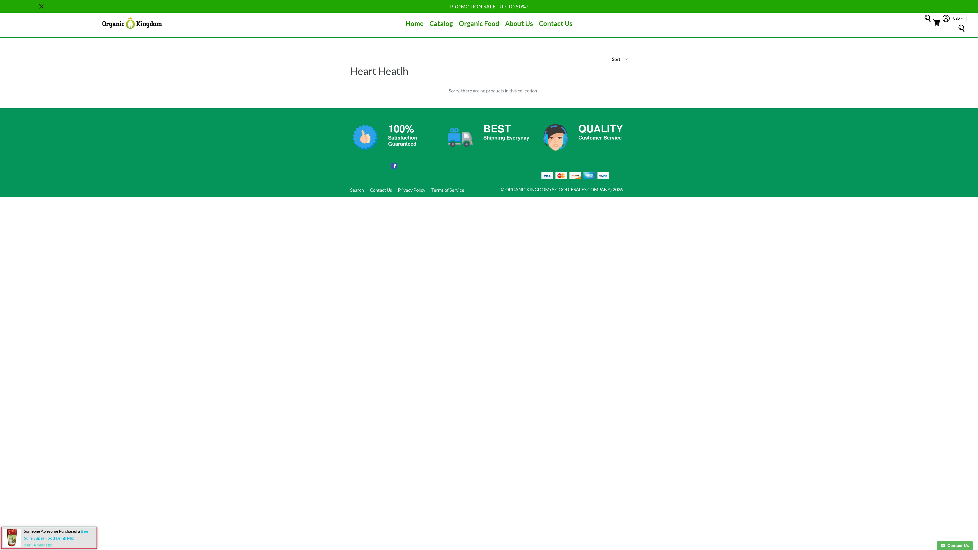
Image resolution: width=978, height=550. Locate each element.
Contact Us (556, 23)
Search (357, 190)
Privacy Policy (411, 190)
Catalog (441, 23)
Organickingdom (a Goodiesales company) (558, 189)
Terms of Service (447, 190)
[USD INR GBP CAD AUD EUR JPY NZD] (959, 18)
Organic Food (479, 23)
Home (414, 23)
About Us (519, 23)
